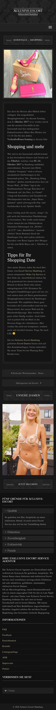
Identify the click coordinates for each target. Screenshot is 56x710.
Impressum (7, 663)
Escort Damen (24, 343)
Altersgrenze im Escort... (27, 382)
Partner (5, 668)
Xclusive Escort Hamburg (27, 339)
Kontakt (6, 646)
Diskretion (13, 532)
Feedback (7, 634)
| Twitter (11, 690)
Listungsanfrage (10, 651)
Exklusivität (14, 544)
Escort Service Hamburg (31, 270)
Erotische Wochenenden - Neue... (28, 373)
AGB (4, 657)
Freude (11, 550)
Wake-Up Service (35, 274)
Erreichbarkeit (9, 640)
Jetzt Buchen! (28, 484)
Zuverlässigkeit (16, 538)
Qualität (12, 510)
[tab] (28, 510)
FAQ (4, 629)
